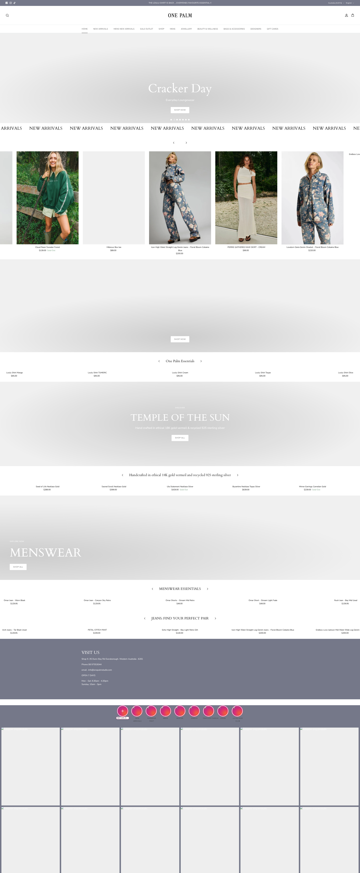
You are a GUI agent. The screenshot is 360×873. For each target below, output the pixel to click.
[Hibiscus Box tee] (114, 197)
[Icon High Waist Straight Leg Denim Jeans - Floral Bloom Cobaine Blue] (180, 197)
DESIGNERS (255, 29)
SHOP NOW (180, 339)
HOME (85, 29)
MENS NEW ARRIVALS (124, 29)
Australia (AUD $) (335, 3)
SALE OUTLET (146, 29)
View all (180, 147)
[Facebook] (7, 3)
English (349, 3)
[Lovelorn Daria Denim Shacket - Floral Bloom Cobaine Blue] (313, 197)
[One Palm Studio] (180, 15)
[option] (180, 78)
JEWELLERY (186, 29)
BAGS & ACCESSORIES (234, 29)
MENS (172, 29)
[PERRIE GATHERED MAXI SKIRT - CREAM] (246, 197)
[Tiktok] (15, 3)
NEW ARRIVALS (100, 29)
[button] (171, 119)
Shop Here (180, 89)
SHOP (161, 29)
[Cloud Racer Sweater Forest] (48, 197)
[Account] (346, 15)
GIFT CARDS (272, 29)
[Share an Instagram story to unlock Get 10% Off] (122, 711)
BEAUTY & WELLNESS (207, 29)
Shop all (180, 438)
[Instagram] (11, 3)
